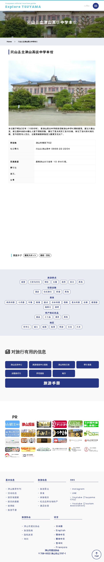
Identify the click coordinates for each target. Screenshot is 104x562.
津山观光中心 (16, 365)
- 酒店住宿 (43, 505)
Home (9, 41)
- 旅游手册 (11, 510)
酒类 (57, 317)
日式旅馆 (48, 292)
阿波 (61, 327)
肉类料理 (10, 302)
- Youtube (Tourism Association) (82, 504)
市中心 (26, 327)
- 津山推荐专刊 (13, 488)
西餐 (66, 302)
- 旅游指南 (27, 530)
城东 (36, 327)
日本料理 (56, 302)
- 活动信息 (11, 493)
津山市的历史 (64, 365)
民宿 (58, 292)
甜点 (46, 302)
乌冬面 (21, 302)
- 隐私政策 (27, 534)
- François (60, 547)
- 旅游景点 (43, 488)
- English (60, 530)
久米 (79, 327)
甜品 (38, 317)
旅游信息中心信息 (40, 365)
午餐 (30, 302)
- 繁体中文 (59, 538)
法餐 (86, 302)
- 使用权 (10, 505)
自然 (64, 282)
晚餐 (38, 302)
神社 (47, 282)
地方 (64, 373)
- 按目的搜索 (12, 501)
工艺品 (48, 317)
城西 (44, 327)
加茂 (53, 327)
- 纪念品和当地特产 (48, 501)
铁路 (55, 282)
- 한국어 (58, 543)
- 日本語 (58, 526)
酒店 (37, 292)
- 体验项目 (43, 497)
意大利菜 (76, 302)
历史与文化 (35, 282)
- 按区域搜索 (12, 497)
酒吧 (57, 307)
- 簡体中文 (59, 534)
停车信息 (87, 365)
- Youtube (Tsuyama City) (82, 498)
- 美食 (41, 493)
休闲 (72, 282)
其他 (81, 282)
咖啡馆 (48, 307)
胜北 (70, 327)
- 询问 (25, 538)
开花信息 (40, 373)
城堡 (23, 282)
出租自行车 (16, 373)
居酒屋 (94, 302)
